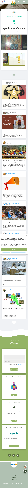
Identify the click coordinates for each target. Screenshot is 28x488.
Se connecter (14, 446)
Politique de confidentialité (16, 252)
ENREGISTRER (14, 369)
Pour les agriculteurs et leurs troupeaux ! (14, 222)
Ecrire (14, 420)
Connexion (14, 479)
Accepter (14, 249)
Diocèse (14, 23)
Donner (14, 395)
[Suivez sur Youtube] (17, 455)
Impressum (23, 252)
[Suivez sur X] (13, 455)
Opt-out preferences (6, 252)
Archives (14, 475)
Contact (14, 477)
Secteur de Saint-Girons (11, 258)
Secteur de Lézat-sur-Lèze (12, 289)
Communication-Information (12, 203)
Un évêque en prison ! (14, 130)
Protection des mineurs (14, 473)
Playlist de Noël (14, 101)
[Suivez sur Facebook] (9, 455)
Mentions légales (7, 485)
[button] (26, 235)
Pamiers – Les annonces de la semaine (14, 192)
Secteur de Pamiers (10, 142)
